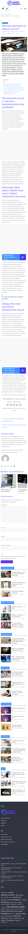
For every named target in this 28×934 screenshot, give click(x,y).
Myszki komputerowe (11, 904)
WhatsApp (18, 918)
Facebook (9, 899)
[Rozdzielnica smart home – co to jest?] (6, 606)
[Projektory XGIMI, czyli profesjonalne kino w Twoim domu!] (6, 681)
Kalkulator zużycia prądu (6, 839)
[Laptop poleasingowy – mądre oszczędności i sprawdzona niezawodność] (6, 571)
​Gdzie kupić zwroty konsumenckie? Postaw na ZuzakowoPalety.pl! (17, 759)
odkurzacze (3, 907)
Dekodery (6, 897)
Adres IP (3, 892)
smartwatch (12, 913)
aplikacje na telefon (8, 895)
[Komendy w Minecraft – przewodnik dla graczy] (6, 724)
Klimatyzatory (13, 902)
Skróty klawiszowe (7, 911)
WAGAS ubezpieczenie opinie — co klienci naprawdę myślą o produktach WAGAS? (19, 750)
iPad (21, 899)
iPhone (25, 899)
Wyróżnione (10, 920)
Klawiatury (5, 902)
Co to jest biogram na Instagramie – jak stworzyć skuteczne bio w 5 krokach (18, 625)
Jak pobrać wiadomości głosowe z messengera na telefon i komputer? (19, 584)
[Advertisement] (14, 145)
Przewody (22, 909)
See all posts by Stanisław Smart (9, 452)
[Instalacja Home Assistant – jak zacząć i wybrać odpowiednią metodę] (6, 780)
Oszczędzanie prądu (15, 906)
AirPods (11, 892)
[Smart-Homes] (3, 8)
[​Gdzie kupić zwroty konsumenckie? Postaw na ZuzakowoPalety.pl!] (6, 756)
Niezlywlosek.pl (4, 844)
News (22, 904)
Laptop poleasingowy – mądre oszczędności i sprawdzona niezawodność (18, 574)
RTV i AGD (5, 23)
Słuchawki (17, 916)
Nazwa (3, 527)
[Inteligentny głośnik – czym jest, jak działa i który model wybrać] (6, 772)
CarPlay (2, 897)
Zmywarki (11, 33)
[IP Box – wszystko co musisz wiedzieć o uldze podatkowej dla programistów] (6, 656)
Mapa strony (3, 820)
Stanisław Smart (15, 31)
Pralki (17, 909)
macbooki (3, 904)
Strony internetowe (9, 916)
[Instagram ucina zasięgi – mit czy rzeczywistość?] (6, 614)
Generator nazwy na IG (6, 837)
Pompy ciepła (13, 909)
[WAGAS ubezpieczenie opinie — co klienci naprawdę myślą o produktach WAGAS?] (6, 748)
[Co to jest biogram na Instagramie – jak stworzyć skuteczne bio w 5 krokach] (6, 622)
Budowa (21, 895)
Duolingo (3, 899)
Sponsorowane (21, 913)
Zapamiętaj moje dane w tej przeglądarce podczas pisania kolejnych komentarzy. (13, 557)
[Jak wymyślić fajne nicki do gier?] (6, 715)
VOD (10, 918)
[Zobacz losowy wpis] (25, 8)
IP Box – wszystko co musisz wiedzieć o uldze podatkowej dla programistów (18, 658)
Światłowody (4, 922)
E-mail (3, 536)
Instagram (16, 900)
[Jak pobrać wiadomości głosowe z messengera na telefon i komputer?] (6, 581)
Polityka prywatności (5, 818)
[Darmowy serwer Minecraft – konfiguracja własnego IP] (6, 647)
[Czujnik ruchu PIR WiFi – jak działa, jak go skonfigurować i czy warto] (6, 789)
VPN (13, 918)
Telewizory (4, 918)
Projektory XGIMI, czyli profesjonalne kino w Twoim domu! (18, 684)
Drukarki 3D (17, 897)
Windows (3, 920)
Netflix (19, 904)
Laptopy (20, 902)
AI (6, 892)
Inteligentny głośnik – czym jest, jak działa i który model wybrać (18, 774)
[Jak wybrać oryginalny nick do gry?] (6, 707)
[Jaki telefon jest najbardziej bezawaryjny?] (6, 590)
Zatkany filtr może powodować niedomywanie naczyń (11, 92)
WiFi (22, 918)
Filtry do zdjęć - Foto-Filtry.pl (7, 841)
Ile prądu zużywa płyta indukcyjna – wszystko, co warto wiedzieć (17, 693)
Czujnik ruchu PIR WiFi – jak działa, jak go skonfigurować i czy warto (18, 792)
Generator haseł (4, 834)
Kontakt (2, 825)
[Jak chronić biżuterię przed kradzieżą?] (6, 740)
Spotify (2, 916)
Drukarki (11, 897)
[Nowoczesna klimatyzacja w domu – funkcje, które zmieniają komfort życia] (6, 671)
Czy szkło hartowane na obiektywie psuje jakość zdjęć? (13, 420)
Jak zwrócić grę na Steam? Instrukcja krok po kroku (14, 426)
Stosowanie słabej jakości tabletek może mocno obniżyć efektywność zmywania (13, 88)
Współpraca (3, 823)
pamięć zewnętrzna (5, 909)
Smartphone (5, 913)
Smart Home (19, 911)
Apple (17, 895)
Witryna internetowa (6, 545)
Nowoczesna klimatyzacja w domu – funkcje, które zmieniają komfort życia (18, 673)
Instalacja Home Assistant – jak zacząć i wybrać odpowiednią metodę (18, 783)
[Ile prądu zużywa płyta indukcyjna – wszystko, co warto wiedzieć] (6, 690)
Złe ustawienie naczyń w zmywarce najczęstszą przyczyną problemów (12, 85)
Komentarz (4, 505)
